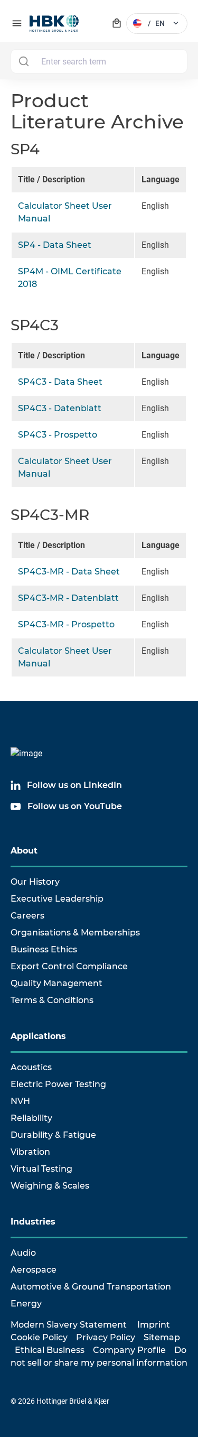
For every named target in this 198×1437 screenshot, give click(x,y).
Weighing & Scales (50, 1186)
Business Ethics (44, 949)
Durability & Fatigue (53, 1135)
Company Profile (129, 1350)
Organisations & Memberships (75, 933)
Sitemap (162, 1337)
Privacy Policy (105, 1337)
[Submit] (23, 61)
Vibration (30, 1152)
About (24, 851)
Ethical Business (49, 1350)
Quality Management (56, 983)
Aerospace (33, 1270)
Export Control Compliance (69, 966)
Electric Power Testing (58, 1084)
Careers (27, 916)
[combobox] (99, 61)
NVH (20, 1101)
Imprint (153, 1325)
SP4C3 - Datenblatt (59, 408)
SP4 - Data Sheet (54, 245)
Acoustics (31, 1067)
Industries (33, 1222)
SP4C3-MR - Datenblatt (68, 598)
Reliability (31, 1118)
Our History (35, 882)
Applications (38, 1036)
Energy (26, 1304)
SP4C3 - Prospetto (57, 435)
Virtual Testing (41, 1169)
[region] (99, 237)
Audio (23, 1253)
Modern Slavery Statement (69, 1325)
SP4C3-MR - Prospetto (66, 624)
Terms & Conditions (52, 1000)
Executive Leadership (57, 899)
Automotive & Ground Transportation (91, 1287)
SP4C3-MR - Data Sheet (69, 572)
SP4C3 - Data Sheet (60, 382)
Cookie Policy (39, 1337)
